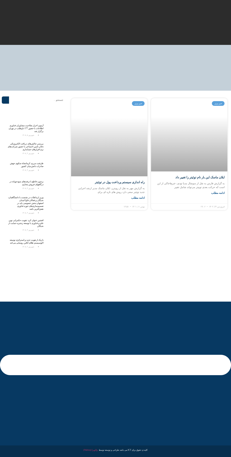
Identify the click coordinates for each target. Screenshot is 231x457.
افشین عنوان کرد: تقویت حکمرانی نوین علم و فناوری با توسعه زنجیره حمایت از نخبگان (25, 223)
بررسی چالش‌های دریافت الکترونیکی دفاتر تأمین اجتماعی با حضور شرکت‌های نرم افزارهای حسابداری (25, 146)
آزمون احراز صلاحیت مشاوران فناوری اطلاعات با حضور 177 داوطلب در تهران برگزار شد (26, 128)
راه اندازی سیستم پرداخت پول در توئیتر (120, 182)
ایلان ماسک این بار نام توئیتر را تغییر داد (200, 177)
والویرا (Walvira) (90, 450)
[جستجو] (5, 100)
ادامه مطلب (218, 192)
